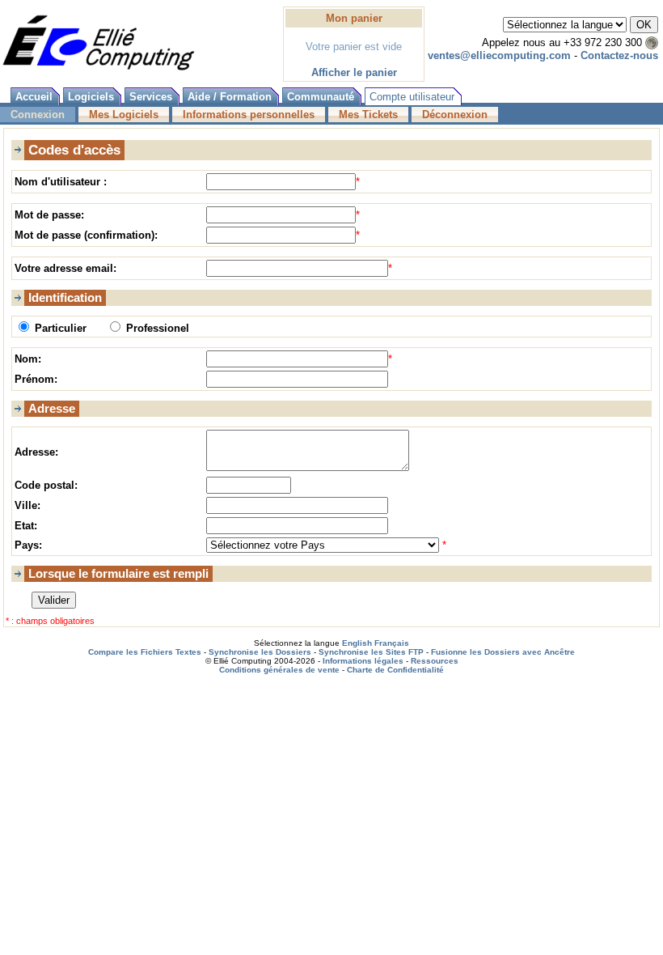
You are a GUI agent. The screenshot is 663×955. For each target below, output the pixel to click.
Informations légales (363, 660)
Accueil (34, 97)
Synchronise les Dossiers (260, 651)
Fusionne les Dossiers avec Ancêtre (503, 651)
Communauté (320, 97)
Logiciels (91, 97)
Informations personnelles (249, 114)
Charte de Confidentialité (395, 669)
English (357, 643)
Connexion (38, 114)
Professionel (156, 328)
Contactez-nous (619, 55)
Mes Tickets (368, 114)
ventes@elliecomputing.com (499, 55)
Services (150, 97)
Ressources (434, 660)
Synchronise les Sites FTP (371, 651)
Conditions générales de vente (279, 669)
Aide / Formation (230, 97)
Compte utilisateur (412, 97)
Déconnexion (455, 114)
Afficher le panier (354, 72)
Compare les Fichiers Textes (144, 651)
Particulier (61, 328)
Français (391, 643)
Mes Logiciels (123, 114)
